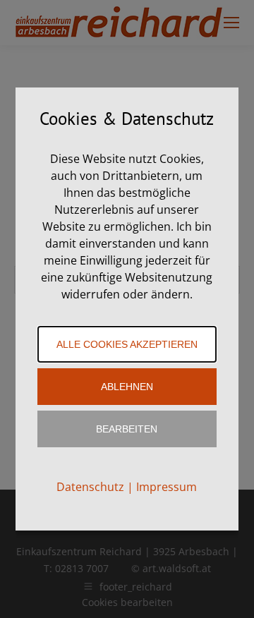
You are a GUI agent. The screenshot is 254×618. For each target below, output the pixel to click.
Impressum (166, 487)
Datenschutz (90, 487)
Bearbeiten (126, 429)
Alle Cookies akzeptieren (127, 344)
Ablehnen (127, 386)
